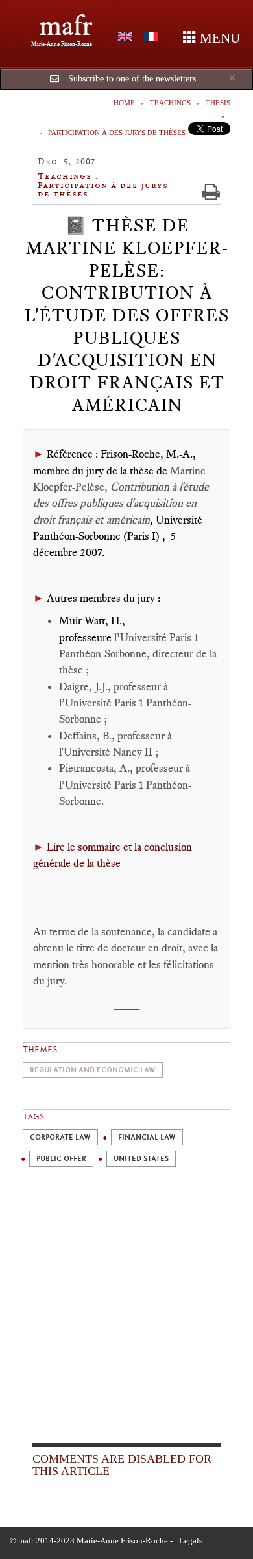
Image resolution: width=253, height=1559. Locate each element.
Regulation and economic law (93, 1070)
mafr (66, 25)
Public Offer (61, 1158)
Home (124, 103)
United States (141, 1158)
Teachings (170, 103)
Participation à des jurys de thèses (117, 132)
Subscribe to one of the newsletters (132, 78)
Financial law (147, 1137)
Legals (190, 1540)
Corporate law (60, 1137)
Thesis (218, 103)
